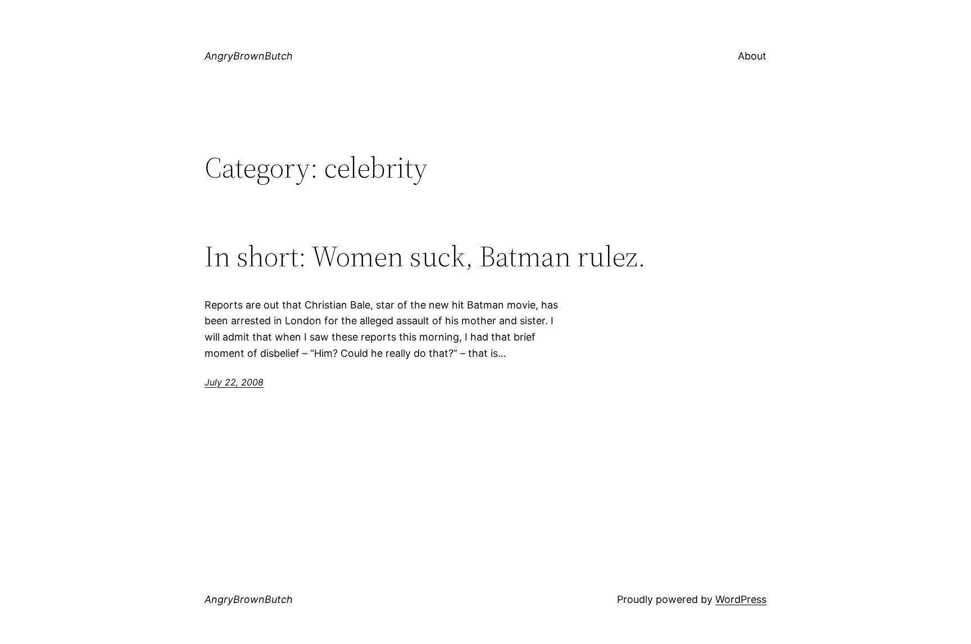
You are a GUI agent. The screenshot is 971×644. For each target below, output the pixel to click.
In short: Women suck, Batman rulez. (425, 256)
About (752, 56)
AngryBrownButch (249, 56)
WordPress (740, 599)
